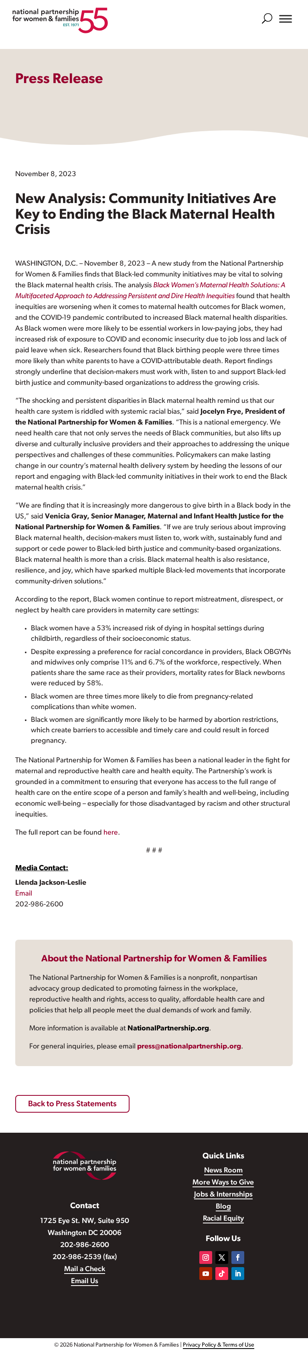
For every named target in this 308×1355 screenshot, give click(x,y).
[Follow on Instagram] (205, 1257)
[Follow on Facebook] (237, 1257)
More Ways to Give (223, 1182)
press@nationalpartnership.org (189, 1046)
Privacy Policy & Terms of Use (218, 1345)
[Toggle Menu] (285, 18)
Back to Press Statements (72, 1104)
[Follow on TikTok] (221, 1273)
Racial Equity (223, 1219)
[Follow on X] (221, 1257)
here (110, 833)
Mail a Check (84, 1269)
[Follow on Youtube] (205, 1273)
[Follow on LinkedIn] (237, 1273)
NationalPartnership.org (168, 1028)
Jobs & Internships (223, 1195)
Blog (223, 1207)
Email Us (84, 1281)
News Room (223, 1170)
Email (23, 894)
